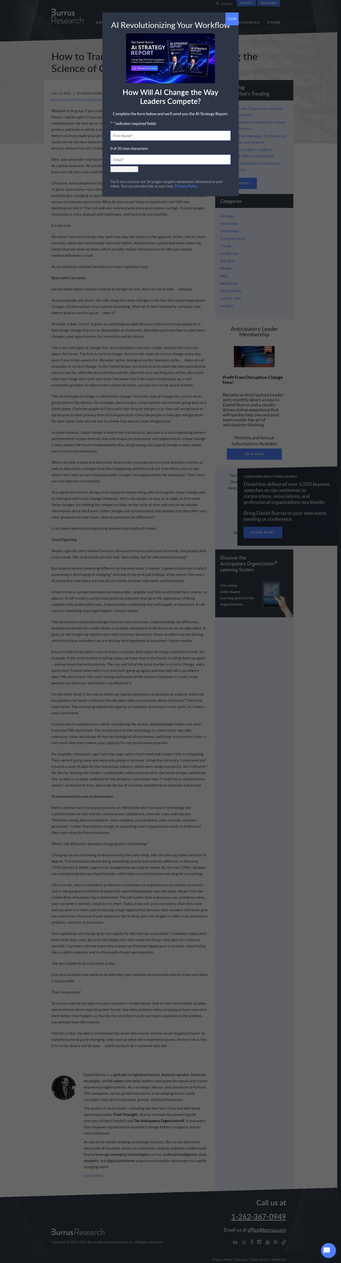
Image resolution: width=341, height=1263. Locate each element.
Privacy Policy (186, 186)
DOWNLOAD (124, 169)
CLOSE (232, 19)
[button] (328, 1250)
